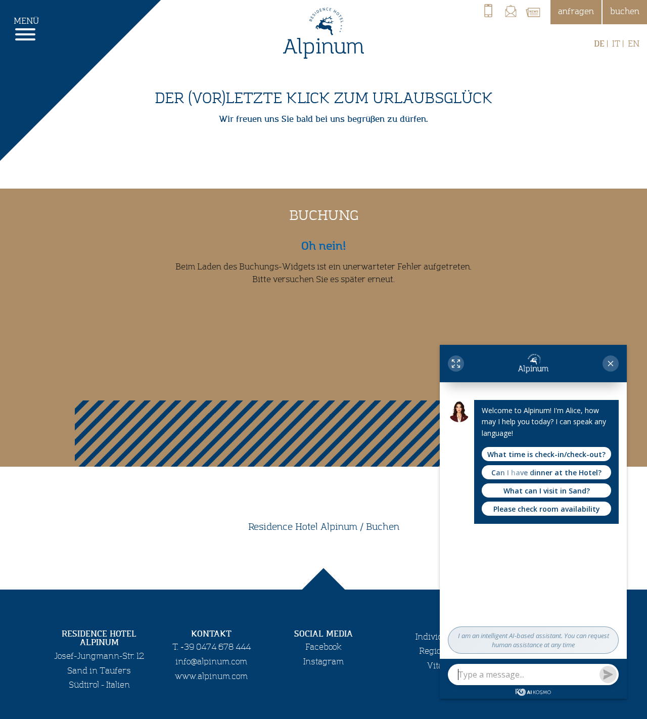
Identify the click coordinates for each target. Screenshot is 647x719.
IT (616, 44)
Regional (436, 651)
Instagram (323, 662)
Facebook (323, 647)
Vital (436, 666)
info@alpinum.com (211, 662)
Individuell (435, 637)
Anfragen (576, 12)
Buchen (624, 12)
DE (599, 44)
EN (633, 44)
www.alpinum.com (211, 676)
